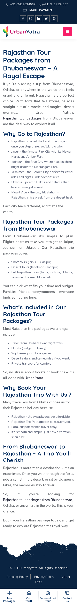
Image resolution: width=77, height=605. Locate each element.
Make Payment (41, 10)
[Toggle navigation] (67, 31)
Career (65, 577)
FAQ (38, 582)
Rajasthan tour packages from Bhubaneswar (37, 500)
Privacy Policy (44, 577)
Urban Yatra (34, 378)
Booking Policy (17, 577)
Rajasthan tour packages (22, 118)
